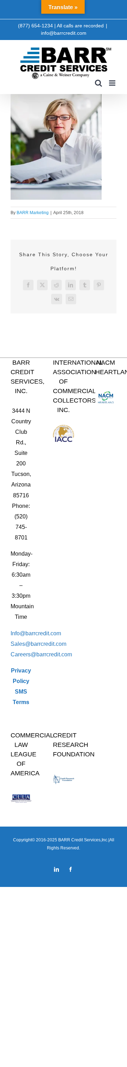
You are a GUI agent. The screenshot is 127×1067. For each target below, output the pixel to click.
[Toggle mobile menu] (112, 83)
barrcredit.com (48, 644)
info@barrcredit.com (63, 33)
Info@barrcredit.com (36, 633)
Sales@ (21, 644)
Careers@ (23, 654)
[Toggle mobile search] (98, 83)
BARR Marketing (33, 212)
